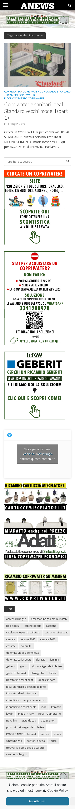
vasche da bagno (16, 754)
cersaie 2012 (27, 639)
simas (57, 734)
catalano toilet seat (56, 632)
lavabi (9, 713)
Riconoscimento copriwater (24, 98)
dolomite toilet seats (18, 659)
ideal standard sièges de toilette (26, 687)
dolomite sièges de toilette (22, 653)
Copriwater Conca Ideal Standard (47, 91)
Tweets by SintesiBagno (37, 454)
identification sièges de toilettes (25, 700)
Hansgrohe (38, 673)
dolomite (26, 646)
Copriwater (12, 91)
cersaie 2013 (48, 639)
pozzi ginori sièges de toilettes (25, 727)
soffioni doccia (36, 741)
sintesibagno (14, 741)
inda (43, 707)
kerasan (56, 707)
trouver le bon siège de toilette (25, 747)
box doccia (13, 626)
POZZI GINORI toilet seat (21, 734)
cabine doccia (32, 626)
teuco (53, 741)
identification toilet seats (21, 707)
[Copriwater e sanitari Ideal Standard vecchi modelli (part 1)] (37, 65)
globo (23, 666)
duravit (40, 659)
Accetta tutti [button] (37, 801)
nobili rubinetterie (49, 713)
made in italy (26, 713)
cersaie (10, 639)
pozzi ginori (48, 720)
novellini (11, 720)
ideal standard (46, 680)
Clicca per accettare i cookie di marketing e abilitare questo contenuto (37, 454)
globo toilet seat (16, 673)
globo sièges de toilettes (47, 666)
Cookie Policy (57, 790)
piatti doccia (28, 720)
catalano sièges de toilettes (23, 632)
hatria (52, 673)
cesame (11, 646)
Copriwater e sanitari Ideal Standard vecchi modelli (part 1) (36, 111)
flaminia (54, 659)
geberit (10, 666)
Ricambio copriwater (20, 95)
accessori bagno (16, 619)
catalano (51, 626)
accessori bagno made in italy (49, 619)
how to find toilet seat (19, 680)
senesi (45, 734)
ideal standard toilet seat (21, 693)
